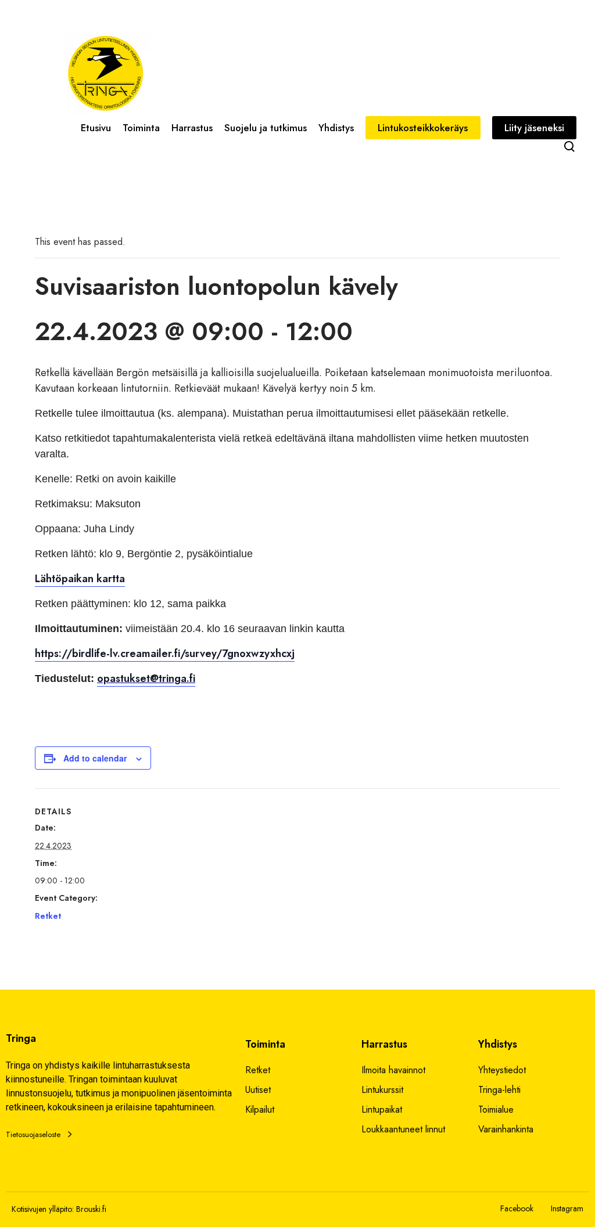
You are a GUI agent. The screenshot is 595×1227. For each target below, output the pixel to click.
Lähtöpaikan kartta (80, 578)
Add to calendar (95, 758)
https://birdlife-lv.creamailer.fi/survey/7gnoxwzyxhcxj (165, 653)
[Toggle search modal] (569, 146)
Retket (48, 916)
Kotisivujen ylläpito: (43, 1209)
